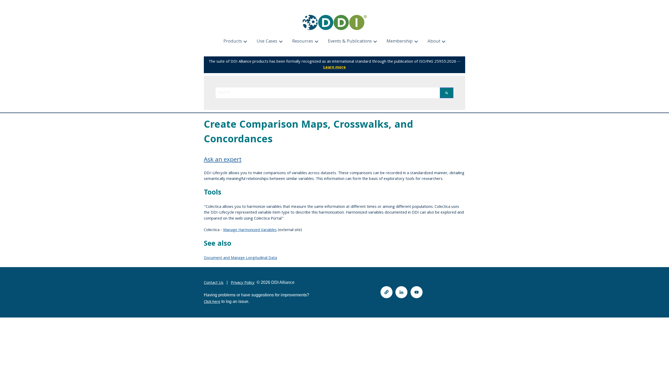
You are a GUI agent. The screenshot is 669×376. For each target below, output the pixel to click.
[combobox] (328, 92)
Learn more (334, 67)
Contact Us (213, 283)
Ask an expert (222, 160)
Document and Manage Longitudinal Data (240, 258)
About (434, 41)
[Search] (446, 92)
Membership (400, 41)
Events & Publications (350, 41)
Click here (212, 302)
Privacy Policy (243, 283)
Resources (302, 41)
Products (232, 41)
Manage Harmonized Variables (250, 230)
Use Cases (267, 41)
